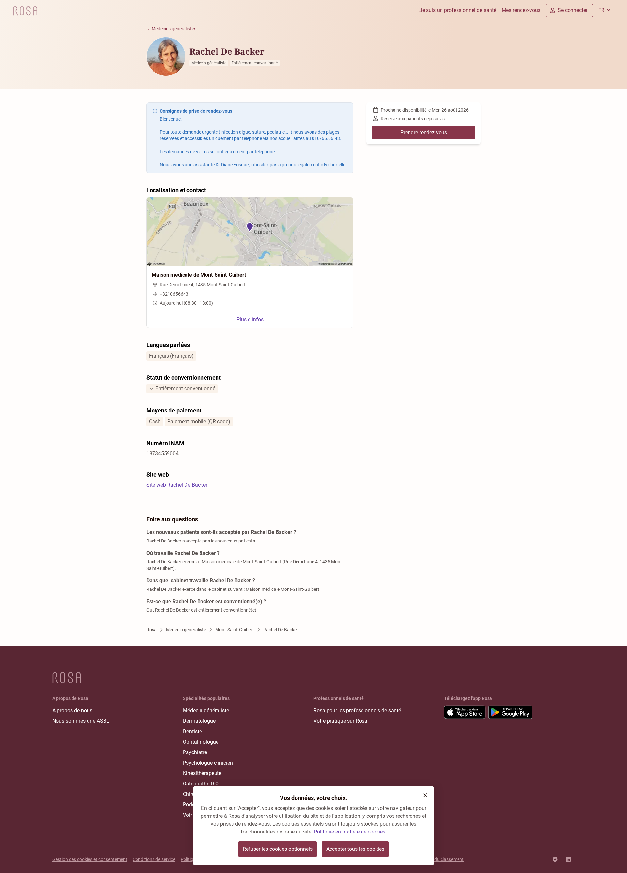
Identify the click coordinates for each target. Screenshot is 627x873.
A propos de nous (72, 710)
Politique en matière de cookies (349, 832)
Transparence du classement (435, 859)
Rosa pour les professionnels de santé (357, 710)
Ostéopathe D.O (201, 784)
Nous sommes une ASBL (80, 721)
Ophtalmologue (200, 742)
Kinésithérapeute (202, 773)
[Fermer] (425, 795)
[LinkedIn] (568, 859)
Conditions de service (154, 859)
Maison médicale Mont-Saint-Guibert (282, 589)
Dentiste (192, 731)
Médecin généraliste (206, 710)
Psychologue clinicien (208, 763)
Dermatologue (199, 721)
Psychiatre (195, 752)
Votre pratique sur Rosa (340, 721)
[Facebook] (555, 859)
